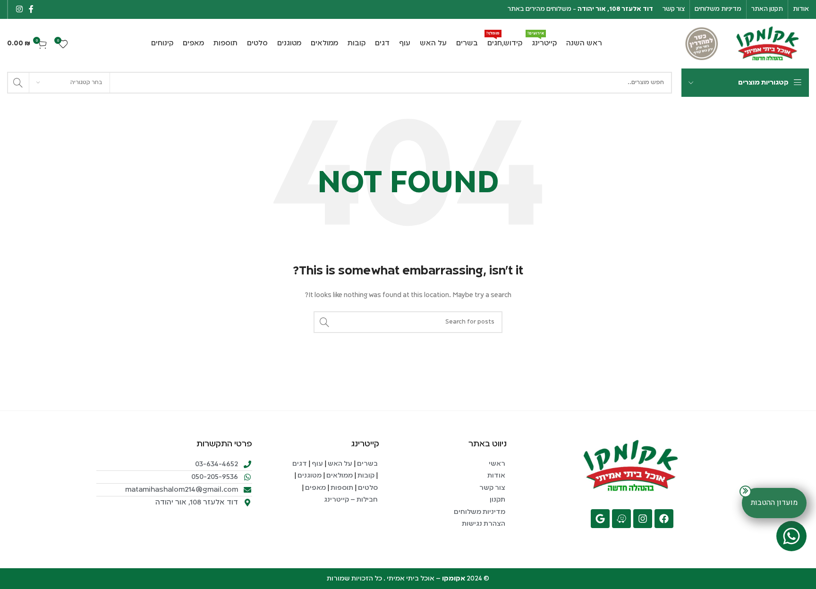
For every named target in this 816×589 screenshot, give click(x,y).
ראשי (497, 464)
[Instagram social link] (19, 9)
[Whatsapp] (791, 536)
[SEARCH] (18, 83)
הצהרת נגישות (482, 524)
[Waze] (621, 518)
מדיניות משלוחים (479, 512)
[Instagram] (642, 518)
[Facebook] (663, 518)
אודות (496, 475)
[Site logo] (768, 44)
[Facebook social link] (31, 9)
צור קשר (491, 488)
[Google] (600, 518)
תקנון (496, 500)
